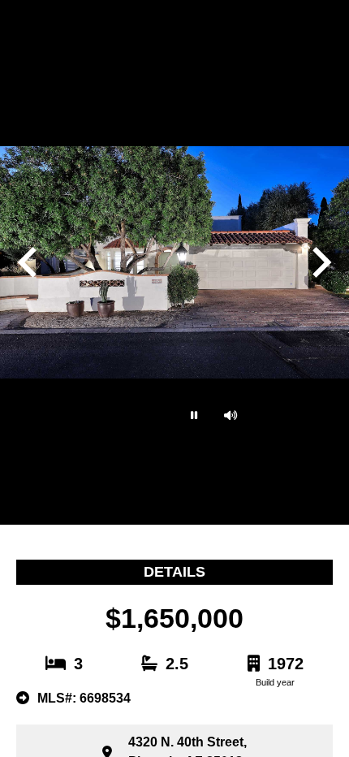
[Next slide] (320, 262)
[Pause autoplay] (192, 415)
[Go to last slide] (29, 262)
